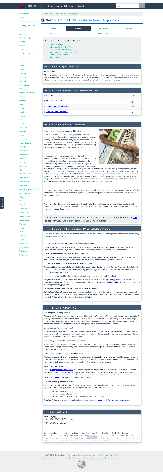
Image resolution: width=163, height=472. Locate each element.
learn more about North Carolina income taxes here (108, 400)
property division (61, 377)
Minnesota (23, 150)
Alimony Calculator (27, 26)
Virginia (22, 239)
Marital (30, 5)
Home (53, 28)
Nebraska (23, 166)
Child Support (24, 38)
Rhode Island (24, 212)
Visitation (23, 49)
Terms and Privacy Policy (109, 455)
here (135, 217)
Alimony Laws (74, 14)
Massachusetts (25, 143)
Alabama (22, 62)
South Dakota (24, 220)
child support (96, 396)
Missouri (22, 158)
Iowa (21, 120)
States (50, 6)
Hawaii (22, 104)
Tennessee (23, 224)
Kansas (22, 123)
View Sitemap (78, 455)
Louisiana (23, 131)
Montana (22, 162)
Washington (23, 243)
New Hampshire (25, 174)
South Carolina (24, 216)
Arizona (22, 69)
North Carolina (25, 189)
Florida (22, 96)
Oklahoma (23, 201)
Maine (21, 135)
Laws (41, 6)
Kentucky (23, 127)
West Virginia (24, 247)
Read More (92, 437)
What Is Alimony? (56, 44)
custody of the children (110, 282)
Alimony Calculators (65, 6)
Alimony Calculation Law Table (61, 47)
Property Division (26, 53)
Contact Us (23, 17)
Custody (22, 42)
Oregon (22, 205)
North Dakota (24, 193)
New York (23, 185)
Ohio (21, 197)
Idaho (21, 108)
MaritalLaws (24, 13)
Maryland (23, 139)
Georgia (22, 100)
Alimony (22, 34)
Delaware (23, 89)
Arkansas (23, 73)
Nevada (22, 170)
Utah (21, 232)
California (23, 77)
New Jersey (23, 178)
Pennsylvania (24, 208)
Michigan (23, 147)
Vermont (22, 236)
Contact (81, 6)
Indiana (22, 116)
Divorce (22, 45)
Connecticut (24, 85)
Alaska (22, 66)
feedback (2, 203)
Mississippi (23, 154)
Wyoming (23, 255)
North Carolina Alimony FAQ (61, 55)
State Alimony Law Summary (60, 49)
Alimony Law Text (56, 57)
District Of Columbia (27, 93)
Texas (21, 228)
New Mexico (24, 181)
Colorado (23, 81)
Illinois (21, 112)
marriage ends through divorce (61, 370)
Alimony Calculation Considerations (63, 52)
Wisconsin (23, 251)
